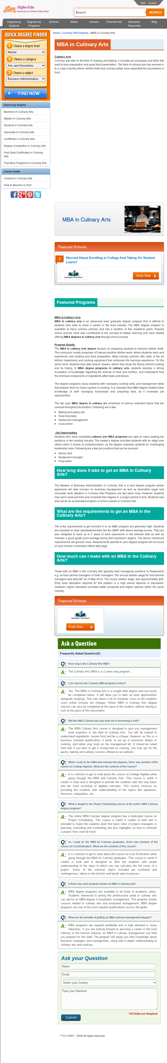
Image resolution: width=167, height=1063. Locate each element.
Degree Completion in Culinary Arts (25, 145)
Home (56, 32)
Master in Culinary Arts (17, 118)
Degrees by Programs (34, 23)
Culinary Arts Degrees (75, 32)
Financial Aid (114, 21)
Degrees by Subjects (14, 23)
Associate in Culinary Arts (19, 132)
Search (155, 12)
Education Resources (134, 23)
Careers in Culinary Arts (18, 178)
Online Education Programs (26, 9)
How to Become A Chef (17, 185)
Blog (154, 21)
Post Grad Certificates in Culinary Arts (23, 154)
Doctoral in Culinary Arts (18, 125)
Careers (94, 21)
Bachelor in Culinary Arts (18, 111)
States (74, 21)
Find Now (25, 93)
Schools (54, 21)
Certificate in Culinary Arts (19, 139)
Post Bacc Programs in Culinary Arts (25, 163)
